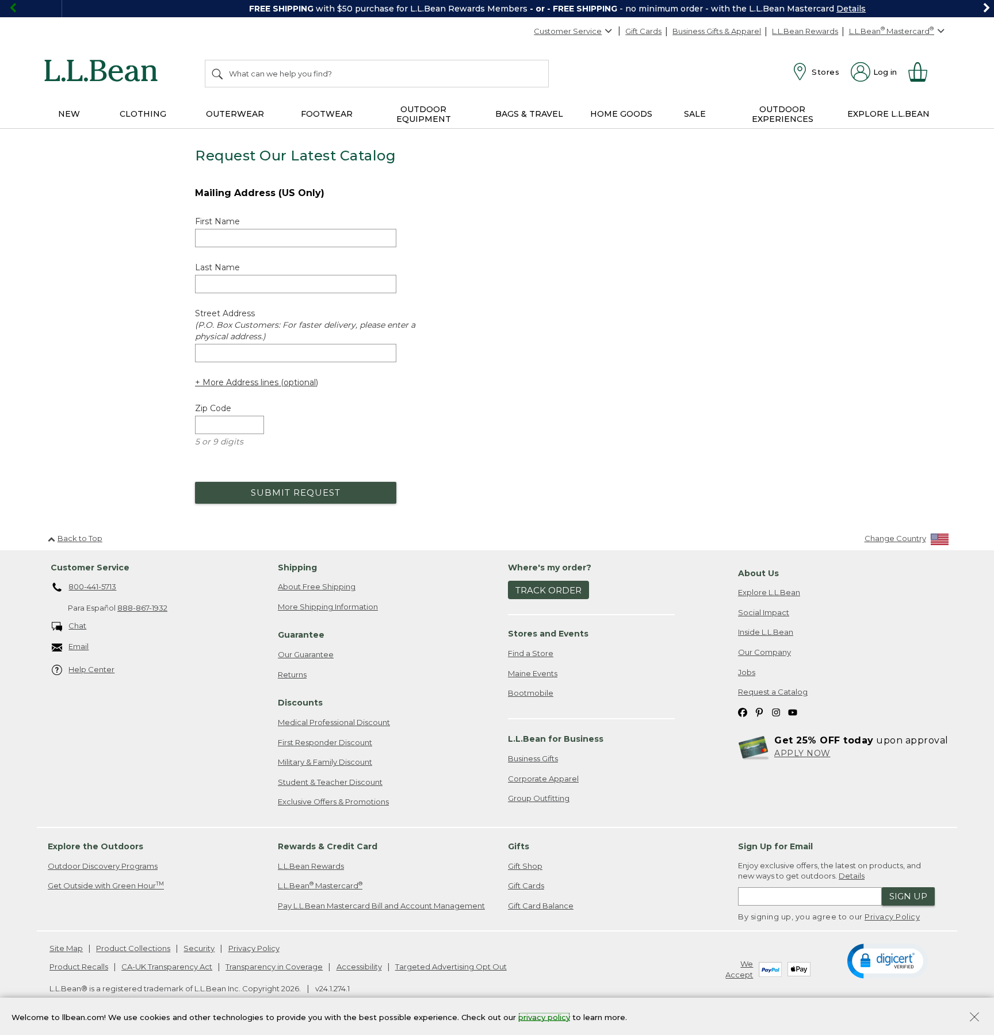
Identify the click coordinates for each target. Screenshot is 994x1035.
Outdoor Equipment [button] (423, 114)
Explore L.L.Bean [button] (888, 114)
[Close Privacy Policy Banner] (974, 1018)
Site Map (66, 948)
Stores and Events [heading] (548, 633)
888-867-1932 (142, 607)
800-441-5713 (92, 586)
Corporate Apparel (543, 778)
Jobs (746, 672)
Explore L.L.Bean (769, 592)
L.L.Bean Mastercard (320, 885)
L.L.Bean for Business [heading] (555, 739)
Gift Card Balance (541, 905)
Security (199, 948)
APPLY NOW (802, 753)
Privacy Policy (892, 916)
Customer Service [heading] (90, 567)
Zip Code (213, 408)
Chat (77, 625)
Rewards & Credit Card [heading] (327, 846)
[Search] (218, 73)
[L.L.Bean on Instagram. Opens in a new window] (776, 712)
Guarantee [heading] (301, 635)
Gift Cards (643, 31)
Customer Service (568, 31)
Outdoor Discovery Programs (103, 866)
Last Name (217, 267)
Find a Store (530, 653)
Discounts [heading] (300, 702)
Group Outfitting (538, 798)
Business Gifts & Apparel (716, 31)
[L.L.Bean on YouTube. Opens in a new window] (792, 712)
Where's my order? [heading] (549, 567)
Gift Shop (525, 866)
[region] (497, 8)
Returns (292, 674)
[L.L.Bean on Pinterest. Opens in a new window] (759, 712)
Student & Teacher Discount (330, 782)
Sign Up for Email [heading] (775, 846)
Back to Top (80, 538)
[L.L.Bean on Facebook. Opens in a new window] (742, 712)
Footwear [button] (327, 114)
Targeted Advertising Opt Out (451, 966)
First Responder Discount (325, 742)
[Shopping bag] (922, 72)
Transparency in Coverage (274, 966)
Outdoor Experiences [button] (782, 114)
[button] (887, 960)
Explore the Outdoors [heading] (95, 846)
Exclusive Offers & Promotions (333, 801)
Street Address (305, 325)
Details (789, 8)
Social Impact (763, 612)
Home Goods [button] (621, 114)
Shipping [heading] (297, 567)
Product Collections (133, 948)
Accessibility (359, 966)
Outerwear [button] (235, 114)
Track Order (548, 590)
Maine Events (532, 673)
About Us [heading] (758, 573)
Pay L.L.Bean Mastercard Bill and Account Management (381, 905)
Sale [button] (695, 114)
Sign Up (908, 896)
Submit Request (296, 492)
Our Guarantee (306, 654)
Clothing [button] (143, 114)
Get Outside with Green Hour (106, 885)
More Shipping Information (328, 606)
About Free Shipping (316, 586)
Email (78, 646)
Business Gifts (533, 758)
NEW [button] (69, 114)
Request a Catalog (773, 691)
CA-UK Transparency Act (166, 966)
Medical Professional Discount (334, 722)
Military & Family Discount (325, 761)
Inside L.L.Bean (765, 632)
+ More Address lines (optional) (256, 382)
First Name (217, 221)
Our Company (764, 652)
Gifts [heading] (518, 846)
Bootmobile (530, 692)
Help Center (91, 669)
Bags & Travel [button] (529, 114)
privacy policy (544, 1016)
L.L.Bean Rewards (805, 31)
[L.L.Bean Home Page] (104, 72)
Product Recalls (78, 966)
